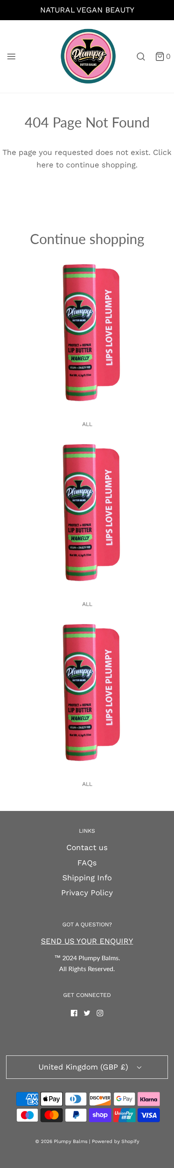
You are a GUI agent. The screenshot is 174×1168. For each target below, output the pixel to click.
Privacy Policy (87, 892)
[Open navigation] (11, 57)
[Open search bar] (140, 57)
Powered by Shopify (115, 1141)
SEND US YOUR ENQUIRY (87, 941)
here (44, 164)
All (87, 424)
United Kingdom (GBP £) (84, 1067)
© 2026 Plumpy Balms (61, 1141)
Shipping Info (87, 877)
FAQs (87, 862)
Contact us (87, 847)
